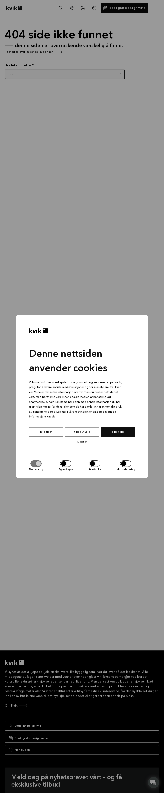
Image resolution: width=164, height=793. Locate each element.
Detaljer (82, 442)
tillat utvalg (82, 431)
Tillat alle (117, 432)
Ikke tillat (46, 431)
